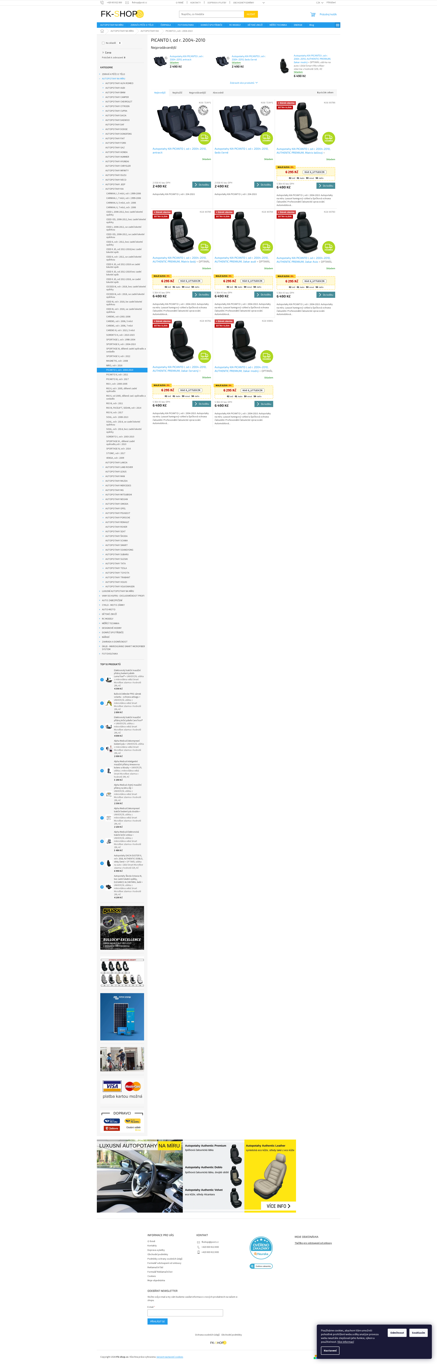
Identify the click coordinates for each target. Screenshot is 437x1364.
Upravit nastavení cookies (170, 1357)
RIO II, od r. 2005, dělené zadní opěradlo (121, 390)
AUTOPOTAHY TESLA (116, 568)
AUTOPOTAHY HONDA (116, 152)
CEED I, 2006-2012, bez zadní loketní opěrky (124, 213)
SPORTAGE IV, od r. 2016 (118, 448)
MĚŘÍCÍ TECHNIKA (110, 623)
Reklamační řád (155, 1267)
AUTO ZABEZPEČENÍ (112, 600)
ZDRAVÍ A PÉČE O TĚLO (113, 74)
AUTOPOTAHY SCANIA (116, 540)
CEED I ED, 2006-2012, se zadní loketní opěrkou (125, 236)
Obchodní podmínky (243, 2)
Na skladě (113, 43)
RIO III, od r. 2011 (114, 403)
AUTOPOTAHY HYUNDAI (117, 161)
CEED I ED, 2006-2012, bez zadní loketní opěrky (126, 221)
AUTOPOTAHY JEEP (115, 184)
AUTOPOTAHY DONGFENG (118, 134)
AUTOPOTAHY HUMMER (117, 157)
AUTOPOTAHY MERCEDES (118, 485)
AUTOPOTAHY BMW (115, 92)
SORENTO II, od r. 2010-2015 (120, 335)
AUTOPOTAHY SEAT (115, 531)
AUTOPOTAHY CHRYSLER (118, 166)
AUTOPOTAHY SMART (116, 545)
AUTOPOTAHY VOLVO (116, 582)
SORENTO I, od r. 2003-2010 (120, 436)
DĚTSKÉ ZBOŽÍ (109, 614)
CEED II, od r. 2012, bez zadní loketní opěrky (124, 243)
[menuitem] (112, 25)
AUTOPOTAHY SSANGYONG (119, 550)
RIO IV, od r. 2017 (114, 412)
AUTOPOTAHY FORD (115, 143)
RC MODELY (107, 619)
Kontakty (195, 2)
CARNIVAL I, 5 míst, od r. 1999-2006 (123, 193)
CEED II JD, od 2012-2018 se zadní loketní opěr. (123, 266)
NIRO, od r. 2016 (114, 365)
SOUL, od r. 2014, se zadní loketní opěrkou (123, 423)
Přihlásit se (157, 1321)
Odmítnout (397, 1333)
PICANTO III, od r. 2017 (117, 379)
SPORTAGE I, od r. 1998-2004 (120, 339)
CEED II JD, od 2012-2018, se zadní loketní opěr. (123, 281)
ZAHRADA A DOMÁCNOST (115, 642)
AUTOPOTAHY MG (114, 490)
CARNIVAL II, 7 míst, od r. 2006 (121, 207)
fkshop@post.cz (210, 1242)
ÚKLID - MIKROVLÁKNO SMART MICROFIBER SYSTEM (123, 648)
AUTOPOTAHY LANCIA (116, 462)
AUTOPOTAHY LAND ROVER (119, 467)
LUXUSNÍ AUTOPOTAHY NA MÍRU (118, 591)
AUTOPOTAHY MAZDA (116, 481)
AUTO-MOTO (108, 609)
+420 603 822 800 (210, 1247)
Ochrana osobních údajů (207, 1335)
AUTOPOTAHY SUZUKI (116, 559)
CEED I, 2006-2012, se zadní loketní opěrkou (123, 228)
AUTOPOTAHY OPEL (115, 508)
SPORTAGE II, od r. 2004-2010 (121, 344)
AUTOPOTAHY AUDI (115, 88)
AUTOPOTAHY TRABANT (117, 577)
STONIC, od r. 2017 (115, 453)
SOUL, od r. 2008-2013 (117, 417)
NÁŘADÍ (105, 637)
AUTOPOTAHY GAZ (115, 147)
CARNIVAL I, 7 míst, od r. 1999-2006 (123, 198)
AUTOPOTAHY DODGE (116, 129)
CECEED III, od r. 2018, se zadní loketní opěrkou (125, 296)
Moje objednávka (156, 1280)
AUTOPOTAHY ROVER (116, 527)
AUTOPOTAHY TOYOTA (117, 573)
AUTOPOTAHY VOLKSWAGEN (119, 586)
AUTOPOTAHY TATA (115, 563)
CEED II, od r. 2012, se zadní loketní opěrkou (123, 258)
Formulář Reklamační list (159, 1272)
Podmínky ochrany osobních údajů (164, 1259)
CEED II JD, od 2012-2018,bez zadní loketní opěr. (123, 251)
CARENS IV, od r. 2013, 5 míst (120, 330)
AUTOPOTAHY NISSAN (116, 499)
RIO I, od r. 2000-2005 (116, 384)
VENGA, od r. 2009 (115, 458)
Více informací (345, 1342)
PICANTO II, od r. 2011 (117, 374)
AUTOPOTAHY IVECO (115, 180)
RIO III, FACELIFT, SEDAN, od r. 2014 (123, 408)
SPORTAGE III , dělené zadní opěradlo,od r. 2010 (120, 443)
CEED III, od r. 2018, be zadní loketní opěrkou (124, 303)
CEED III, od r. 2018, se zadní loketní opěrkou (124, 310)
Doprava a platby (217, 2)
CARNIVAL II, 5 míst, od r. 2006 (121, 203)
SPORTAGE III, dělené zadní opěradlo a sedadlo (126, 350)
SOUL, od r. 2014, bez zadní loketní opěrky (123, 430)
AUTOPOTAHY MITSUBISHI (118, 494)
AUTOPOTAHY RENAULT (117, 522)
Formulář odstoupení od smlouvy (164, 1263)
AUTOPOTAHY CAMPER (117, 97)
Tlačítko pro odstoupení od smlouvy (313, 1243)
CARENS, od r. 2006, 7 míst (119, 325)
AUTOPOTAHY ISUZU (115, 175)
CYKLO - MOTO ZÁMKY (113, 605)
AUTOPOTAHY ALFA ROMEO (119, 83)
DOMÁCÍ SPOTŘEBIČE (113, 632)
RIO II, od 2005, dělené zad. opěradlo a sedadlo (126, 397)
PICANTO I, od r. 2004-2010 (119, 370)
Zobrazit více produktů (242, 82)
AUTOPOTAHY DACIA (115, 115)
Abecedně (218, 92)
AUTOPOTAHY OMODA (116, 504)
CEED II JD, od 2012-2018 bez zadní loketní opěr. (123, 273)
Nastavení (330, 1351)
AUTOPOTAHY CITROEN (117, 106)
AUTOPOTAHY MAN (115, 476)
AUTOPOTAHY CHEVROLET (118, 101)
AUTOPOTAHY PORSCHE (117, 517)
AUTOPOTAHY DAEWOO (117, 120)
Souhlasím (418, 1333)
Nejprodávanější (197, 92)
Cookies (151, 1276)
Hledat (251, 14)
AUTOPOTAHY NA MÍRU (113, 78)
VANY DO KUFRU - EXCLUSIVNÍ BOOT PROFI (123, 596)
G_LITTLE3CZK (315, 172)
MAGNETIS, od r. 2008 (117, 361)
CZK (318, 2)
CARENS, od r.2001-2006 (118, 316)
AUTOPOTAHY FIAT (115, 138)
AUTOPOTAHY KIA (114, 189)
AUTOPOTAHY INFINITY (117, 170)
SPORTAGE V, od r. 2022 (118, 356)
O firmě (180, 2)
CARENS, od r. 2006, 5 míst (119, 321)
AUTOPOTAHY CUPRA (116, 111)
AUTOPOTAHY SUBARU (117, 554)
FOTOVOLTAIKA (110, 654)
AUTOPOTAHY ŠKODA (116, 536)
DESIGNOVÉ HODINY (112, 628)
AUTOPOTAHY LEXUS (116, 471)
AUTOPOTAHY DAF (114, 124)
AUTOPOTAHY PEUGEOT (117, 513)
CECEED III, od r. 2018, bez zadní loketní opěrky (126, 288)
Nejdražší (177, 92)
